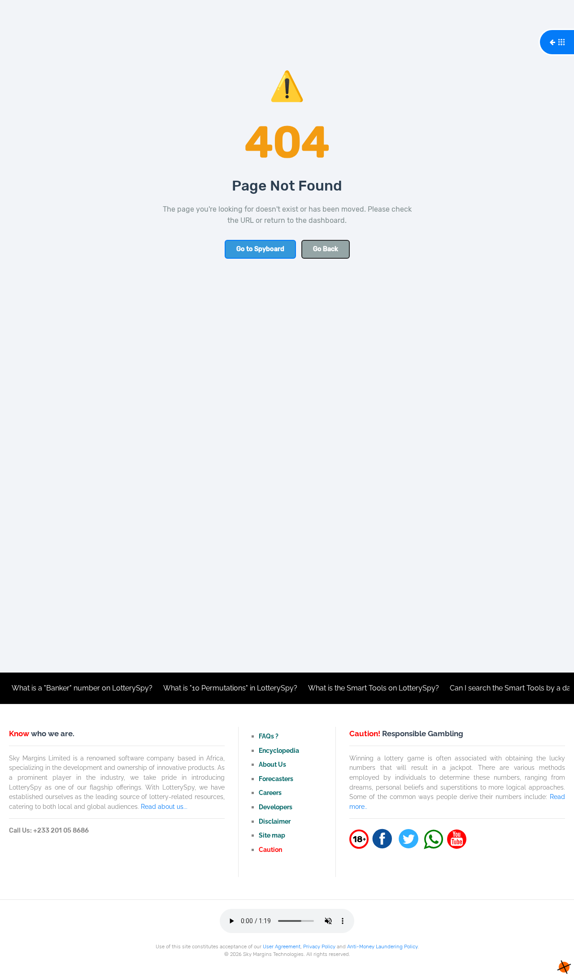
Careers (270, 792)
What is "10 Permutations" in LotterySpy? (219, 688)
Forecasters (276, 778)
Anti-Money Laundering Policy (382, 946)
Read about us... (164, 806)
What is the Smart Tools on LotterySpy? (361, 688)
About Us (272, 764)
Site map (272, 835)
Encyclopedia (279, 750)
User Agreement (281, 946)
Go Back (325, 249)
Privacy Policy (319, 946)
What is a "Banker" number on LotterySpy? (70, 688)
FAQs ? (268, 736)
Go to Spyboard (260, 249)
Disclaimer (275, 821)
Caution (270, 849)
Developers (275, 807)
